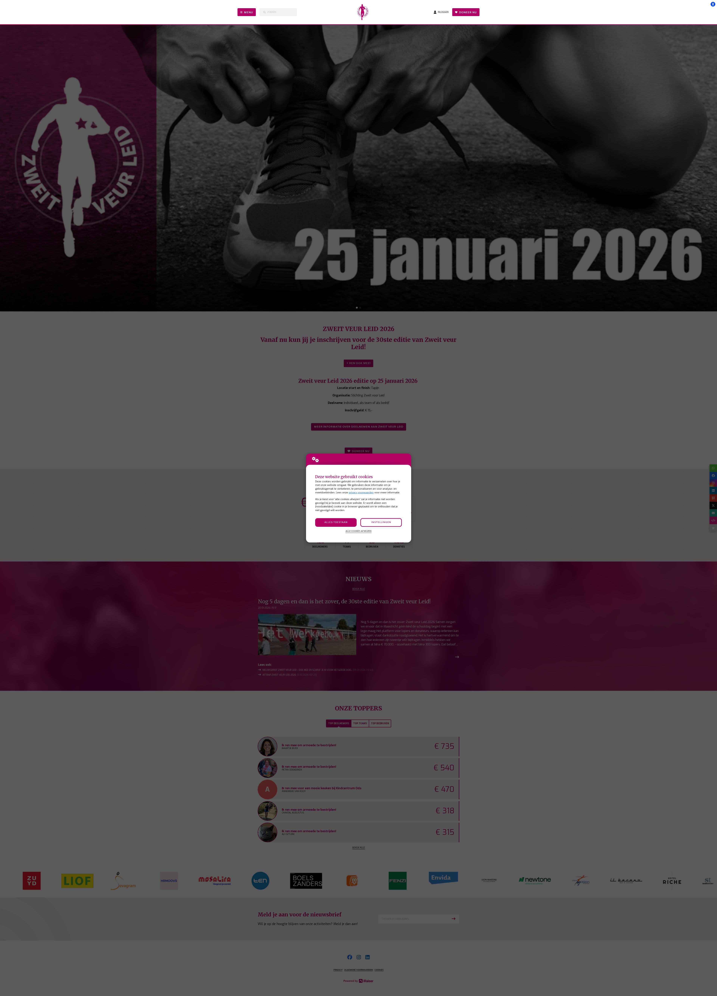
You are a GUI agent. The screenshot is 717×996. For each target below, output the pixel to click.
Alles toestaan (335, 522)
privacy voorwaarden (361, 492)
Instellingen (381, 522)
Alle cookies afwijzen (358, 531)
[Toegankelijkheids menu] (713, 4)
